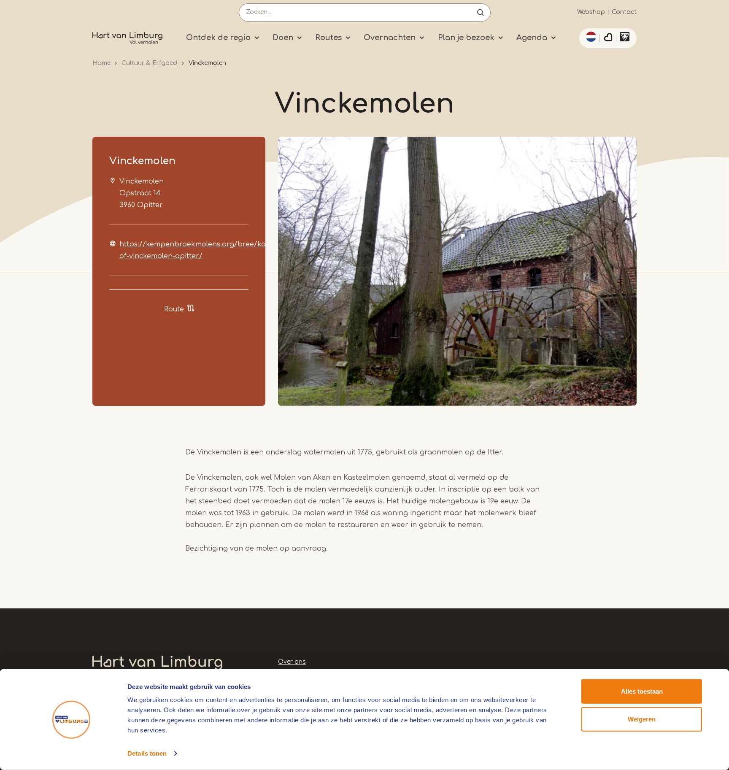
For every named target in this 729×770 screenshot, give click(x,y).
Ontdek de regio (218, 37)
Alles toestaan (642, 691)
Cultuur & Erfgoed (149, 63)
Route (174, 309)
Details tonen (147, 753)
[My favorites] (608, 38)
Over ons (292, 662)
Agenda (531, 37)
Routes (328, 37)
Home (101, 63)
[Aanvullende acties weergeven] (589, 37)
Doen (283, 37)
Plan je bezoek (466, 37)
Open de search (480, 12)
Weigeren (642, 718)
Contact (624, 12)
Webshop (591, 12)
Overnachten (390, 37)
